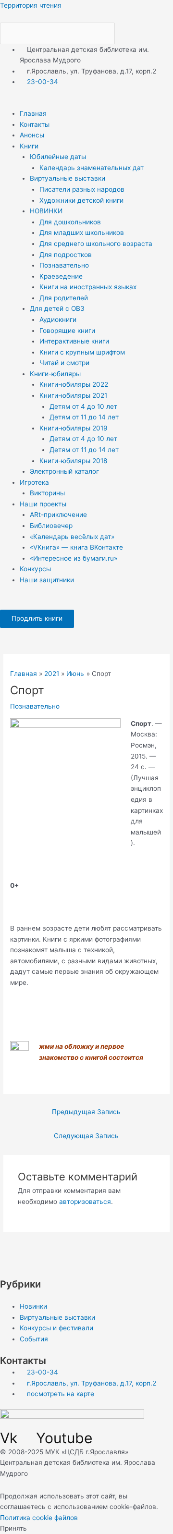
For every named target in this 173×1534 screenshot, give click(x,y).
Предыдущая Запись (86, 1112)
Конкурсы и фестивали (56, 1328)
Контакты (34, 124)
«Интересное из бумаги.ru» (73, 558)
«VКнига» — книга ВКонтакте (76, 547)
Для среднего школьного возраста (95, 243)
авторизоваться (85, 1201)
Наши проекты (43, 504)
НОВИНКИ (46, 211)
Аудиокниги (57, 319)
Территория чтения (31, 5)
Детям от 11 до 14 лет (84, 417)
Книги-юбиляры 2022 (73, 384)
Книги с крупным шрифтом (82, 352)
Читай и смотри (64, 363)
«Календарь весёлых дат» (72, 536)
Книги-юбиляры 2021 (73, 395)
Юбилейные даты (58, 156)
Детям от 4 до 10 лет (83, 406)
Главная (33, 113)
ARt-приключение (58, 514)
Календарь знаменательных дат (91, 168)
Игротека (34, 482)
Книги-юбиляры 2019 (73, 428)
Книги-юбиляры (55, 374)
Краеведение (61, 276)
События (34, 1339)
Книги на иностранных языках (87, 287)
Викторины (47, 493)
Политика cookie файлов (39, 1518)
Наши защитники (47, 580)
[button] (86, 102)
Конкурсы (35, 569)
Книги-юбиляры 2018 (73, 461)
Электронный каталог (64, 471)
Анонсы (32, 135)
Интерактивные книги (74, 341)
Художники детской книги (81, 200)
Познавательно (64, 265)
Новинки (33, 1306)
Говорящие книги (67, 330)
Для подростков (65, 254)
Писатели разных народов (81, 189)
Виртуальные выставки (67, 178)
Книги (29, 146)
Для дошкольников (70, 222)
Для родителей (63, 298)
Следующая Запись (86, 1136)
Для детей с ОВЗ (57, 308)
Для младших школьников (81, 232)
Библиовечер (51, 525)
